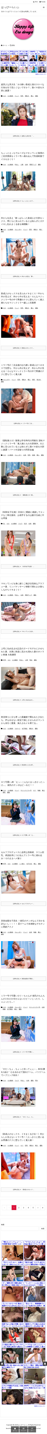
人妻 (22, 164)
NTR (4, 660)
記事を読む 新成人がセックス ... (23, 348)
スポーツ (17, 728)
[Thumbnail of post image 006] (19, 1030)
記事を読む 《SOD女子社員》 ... (23, 566)
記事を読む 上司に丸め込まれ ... (23, 700)
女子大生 (29, 864)
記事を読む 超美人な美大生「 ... (23, 136)
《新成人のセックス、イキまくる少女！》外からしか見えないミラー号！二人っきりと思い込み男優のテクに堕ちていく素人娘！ (22, 1137)
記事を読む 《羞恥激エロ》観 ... (23, 495)
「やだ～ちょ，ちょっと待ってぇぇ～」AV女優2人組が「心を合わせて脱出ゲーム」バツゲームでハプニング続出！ (23, 1072)
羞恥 (36, 96)
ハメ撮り (22, 864)
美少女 (39, 379)
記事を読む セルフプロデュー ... (23, 903)
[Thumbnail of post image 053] (19, 680)
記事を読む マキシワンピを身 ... (23, 631)
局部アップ (32, 164)
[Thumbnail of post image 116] (19, 883)
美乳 (33, 379)
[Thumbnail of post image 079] (19, 328)
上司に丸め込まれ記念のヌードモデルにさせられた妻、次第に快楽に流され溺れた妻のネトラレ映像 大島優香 (22, 651)
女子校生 (24, 728)
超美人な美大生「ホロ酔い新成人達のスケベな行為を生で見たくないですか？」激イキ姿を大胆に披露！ (22, 87)
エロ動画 (10, 96)
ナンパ (17, 96)
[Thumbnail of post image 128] (19, 1099)
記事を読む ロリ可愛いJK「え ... (23, 835)
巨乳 (22, 96)
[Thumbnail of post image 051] (19, 956)
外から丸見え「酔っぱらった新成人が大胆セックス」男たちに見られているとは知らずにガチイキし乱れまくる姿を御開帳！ (22, 221)
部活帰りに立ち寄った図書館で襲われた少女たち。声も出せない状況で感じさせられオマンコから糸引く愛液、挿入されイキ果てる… (22, 720)
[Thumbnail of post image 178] (19, 545)
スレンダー (18, 229)
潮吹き (27, 96)
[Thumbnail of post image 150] (19, 183)
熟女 (31, 660)
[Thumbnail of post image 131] (19, 475)
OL (4, 523)
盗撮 (33, 455)
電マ (36, 1080)
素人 (32, 96)
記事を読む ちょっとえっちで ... (23, 201)
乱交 (25, 523)
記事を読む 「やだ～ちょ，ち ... (23, 1117)
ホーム (5, 45)
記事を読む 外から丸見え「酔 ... (23, 276)
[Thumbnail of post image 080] (19, 747)
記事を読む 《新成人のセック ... (23, 1189)
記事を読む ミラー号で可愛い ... (23, 1052)
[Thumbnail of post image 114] (19, 254)
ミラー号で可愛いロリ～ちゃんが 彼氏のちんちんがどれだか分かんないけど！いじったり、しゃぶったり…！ (23, 999)
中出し (17, 164)
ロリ (34, 790)
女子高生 (10, 1009)
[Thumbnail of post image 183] (19, 402)
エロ (4, 96)
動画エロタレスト (41, 74)
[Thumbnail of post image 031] (19, 116)
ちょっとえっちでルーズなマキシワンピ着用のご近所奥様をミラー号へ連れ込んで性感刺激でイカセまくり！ (22, 156)
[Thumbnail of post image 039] (19, 1167)
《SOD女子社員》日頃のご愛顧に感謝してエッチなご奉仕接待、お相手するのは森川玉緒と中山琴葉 (22, 515)
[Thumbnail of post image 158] (19, 613)
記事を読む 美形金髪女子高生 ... (23, 978)
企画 (26, 164)
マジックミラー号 (26, 790)
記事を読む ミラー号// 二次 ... (23, 423)
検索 (2, 1225)
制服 (39, 790)
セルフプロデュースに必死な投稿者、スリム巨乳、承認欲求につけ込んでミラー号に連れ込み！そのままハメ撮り (22, 855)
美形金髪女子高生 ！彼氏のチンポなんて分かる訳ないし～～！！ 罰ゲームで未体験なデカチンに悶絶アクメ (23, 924)
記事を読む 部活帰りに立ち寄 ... (23, 765)
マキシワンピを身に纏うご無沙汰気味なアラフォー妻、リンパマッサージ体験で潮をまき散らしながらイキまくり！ (22, 586)
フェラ (20, 523)
